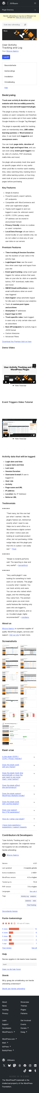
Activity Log (25, 896)
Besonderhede (10, 65)
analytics (33, 896)
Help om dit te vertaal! (24, 17)
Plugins (23, 1010)
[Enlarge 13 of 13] (34, 725)
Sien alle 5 (33, 891)
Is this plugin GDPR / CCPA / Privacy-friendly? (12, 758)
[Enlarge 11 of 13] (16, 712)
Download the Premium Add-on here (16, 341)
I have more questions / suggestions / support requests (14, 826)
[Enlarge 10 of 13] (34, 700)
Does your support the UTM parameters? (11, 811)
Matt (5, 1043)
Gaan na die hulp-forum (11, 969)
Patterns (24, 1013)
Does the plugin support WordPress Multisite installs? (13, 795)
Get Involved (26, 1020)
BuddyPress (8, 1050)
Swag (24, 1032)
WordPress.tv (8, 1032)
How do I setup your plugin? (13, 819)
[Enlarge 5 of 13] (16, 674)
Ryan (14, 549)
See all (34, 948)
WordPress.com (9, 1039)
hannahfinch (23, 565)
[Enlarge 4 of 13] (34, 661)
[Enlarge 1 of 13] (16, 648)
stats (34, 901)
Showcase (25, 1002)
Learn (4, 1020)
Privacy (5, 1013)
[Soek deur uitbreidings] (25, 25)
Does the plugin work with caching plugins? (10, 803)
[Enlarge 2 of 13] (34, 648)
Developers (6, 1028)
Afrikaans (11, 1060)
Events (23, 1024)
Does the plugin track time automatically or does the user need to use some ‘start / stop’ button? (12, 776)
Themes (24, 1006)
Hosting (5, 1010)
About (4, 1002)
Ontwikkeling (9, 82)
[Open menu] (35, 3)
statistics (28, 901)
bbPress (6, 1047)
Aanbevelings (9, 71)
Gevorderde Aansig (9, 911)
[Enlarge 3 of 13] (16, 661)
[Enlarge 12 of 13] (34, 712)
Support (5, 1024)
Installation (8, 76)
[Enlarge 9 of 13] (16, 700)
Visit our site (14, 635)
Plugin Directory (8, 10)
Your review (6, 948)
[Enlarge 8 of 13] (34, 687)
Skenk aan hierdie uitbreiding (13, 989)
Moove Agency (12, 51)
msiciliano (25, 617)
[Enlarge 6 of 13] (34, 674)
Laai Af (6, 57)
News (4, 1006)
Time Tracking (31, 905)
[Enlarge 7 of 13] (16, 687)
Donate (25, 1028)
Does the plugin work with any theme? (10, 766)
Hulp (6, 88)
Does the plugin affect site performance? (11, 786)
